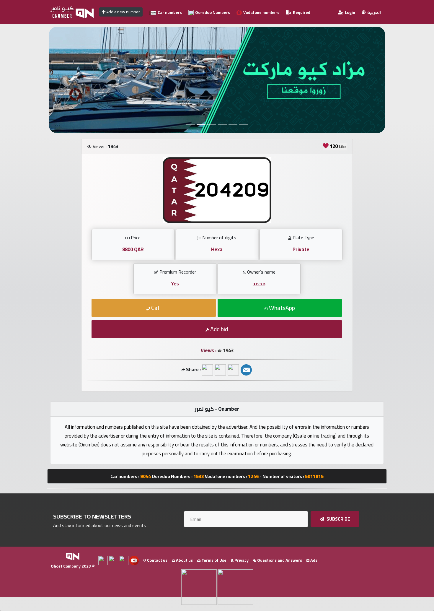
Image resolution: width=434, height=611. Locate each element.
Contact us (156, 560)
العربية (373, 12)
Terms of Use (213, 560)
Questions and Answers (279, 560)
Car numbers (169, 12)
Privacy (241, 560)
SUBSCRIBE (338, 519)
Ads (313, 560)
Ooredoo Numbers (212, 12)
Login (349, 12)
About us (184, 560)
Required (301, 12)
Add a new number (122, 12)
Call (155, 307)
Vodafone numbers (260, 12)
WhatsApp (281, 307)
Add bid (218, 329)
